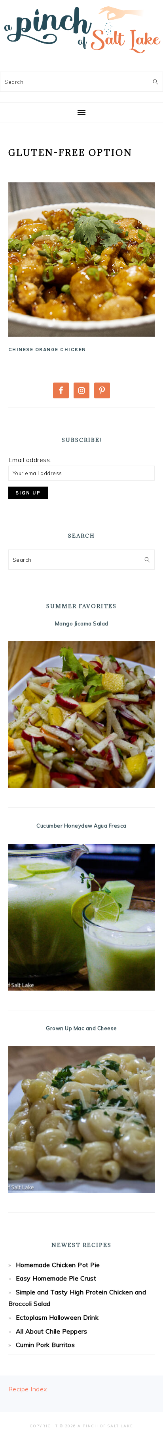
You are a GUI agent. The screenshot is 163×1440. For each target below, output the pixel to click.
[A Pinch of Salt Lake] (81, 56)
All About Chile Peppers (51, 1331)
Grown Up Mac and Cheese (81, 1028)
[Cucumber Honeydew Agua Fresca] (81, 917)
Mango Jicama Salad (81, 623)
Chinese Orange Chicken (47, 349)
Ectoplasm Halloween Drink (57, 1317)
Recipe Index (27, 1389)
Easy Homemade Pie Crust (56, 1278)
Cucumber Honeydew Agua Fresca (81, 825)
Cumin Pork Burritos (45, 1345)
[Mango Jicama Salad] (81, 714)
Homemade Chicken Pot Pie (58, 1265)
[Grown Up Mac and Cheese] (81, 1119)
